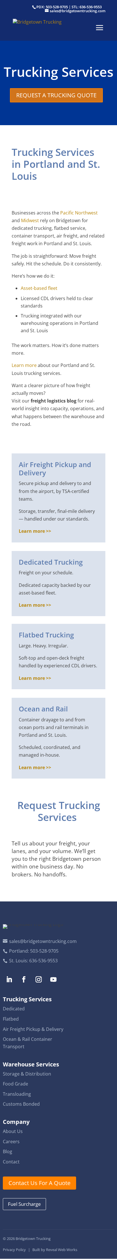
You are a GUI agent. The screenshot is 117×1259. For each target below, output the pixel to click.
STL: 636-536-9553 (87, 6)
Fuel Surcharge (24, 1204)
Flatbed (11, 1019)
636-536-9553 (43, 960)
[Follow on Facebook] (24, 979)
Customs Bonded (21, 1104)
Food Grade (15, 1084)
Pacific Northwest (79, 213)
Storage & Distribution (27, 1074)
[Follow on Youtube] (53, 979)
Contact (11, 1162)
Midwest (30, 220)
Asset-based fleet (39, 288)
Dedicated (14, 1009)
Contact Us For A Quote (39, 1183)
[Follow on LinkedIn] (9, 979)
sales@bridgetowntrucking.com (43, 941)
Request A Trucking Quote (56, 95)
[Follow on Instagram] (38, 979)
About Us (13, 1131)
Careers (11, 1141)
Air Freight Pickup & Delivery (33, 1029)
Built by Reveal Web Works (54, 1249)
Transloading (17, 1094)
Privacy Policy (14, 1249)
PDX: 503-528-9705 (52, 6)
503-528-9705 (44, 951)
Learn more (24, 365)
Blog (7, 1151)
